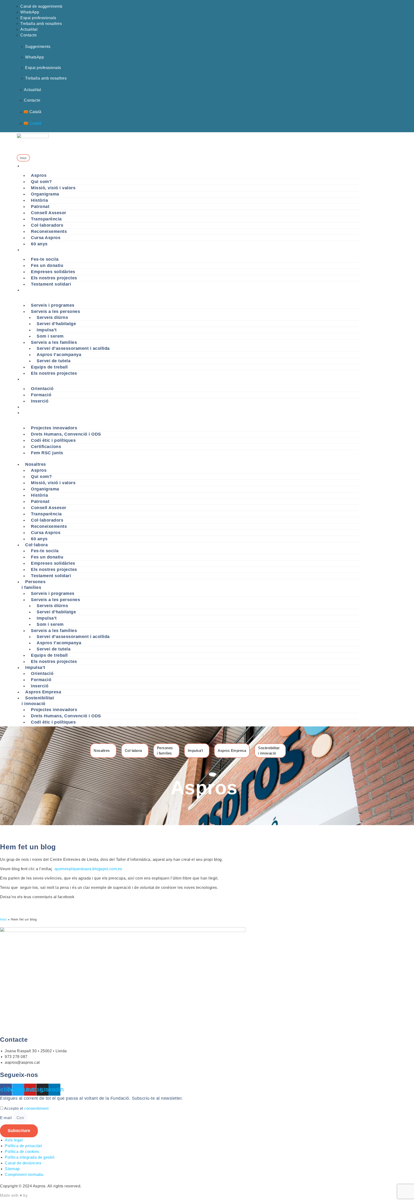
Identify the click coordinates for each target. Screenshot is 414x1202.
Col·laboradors (47, 225)
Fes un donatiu (47, 265)
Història (39, 200)
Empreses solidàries (53, 271)
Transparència (46, 219)
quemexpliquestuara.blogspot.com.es (89, 869)
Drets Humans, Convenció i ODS (66, 434)
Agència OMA (41, 1195)
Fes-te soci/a (45, 259)
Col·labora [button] (32, 250)
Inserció (39, 401)
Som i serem (50, 336)
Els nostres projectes (54, 278)
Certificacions (46, 446)
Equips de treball (49, 367)
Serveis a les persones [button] (55, 311)
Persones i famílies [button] (31, 293)
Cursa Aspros (45, 237)
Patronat (40, 206)
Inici (3, 919)
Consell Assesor (48, 212)
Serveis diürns (52, 317)
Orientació (42, 388)
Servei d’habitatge (56, 323)
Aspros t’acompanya (59, 354)
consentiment (36, 1108)
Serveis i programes (53, 305)
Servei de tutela (53, 360)
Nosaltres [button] (31, 166)
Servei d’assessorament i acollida (73, 348)
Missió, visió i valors (53, 187)
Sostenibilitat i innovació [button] (34, 415)
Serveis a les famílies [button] (54, 342)
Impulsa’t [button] (30, 379)
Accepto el (26, 1108)
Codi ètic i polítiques (53, 440)
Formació (41, 394)
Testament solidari (51, 284)
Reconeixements (49, 231)
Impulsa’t (47, 330)
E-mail (6, 1118)
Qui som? (41, 181)
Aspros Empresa (38, 407)
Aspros (38, 175)
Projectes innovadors (54, 428)
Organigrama (45, 194)
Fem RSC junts (47, 452)
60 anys (39, 244)
